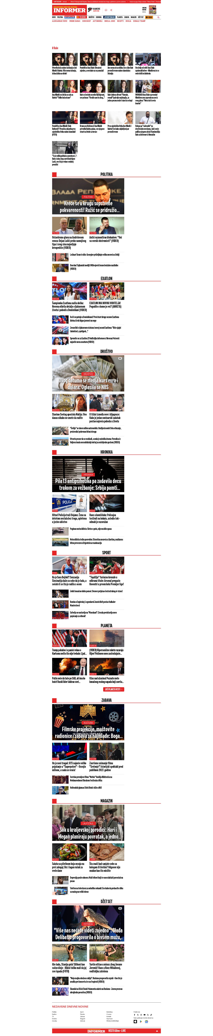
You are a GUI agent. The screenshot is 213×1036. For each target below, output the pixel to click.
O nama (108, 1014)
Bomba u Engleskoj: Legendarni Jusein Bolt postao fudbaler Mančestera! (92, 604)
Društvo (91, 17)
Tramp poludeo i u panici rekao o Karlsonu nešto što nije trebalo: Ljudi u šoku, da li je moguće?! (69, 652)
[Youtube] (145, 1015)
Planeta (120, 17)
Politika (60, 17)
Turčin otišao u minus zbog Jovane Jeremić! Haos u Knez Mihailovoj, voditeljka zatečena (105, 968)
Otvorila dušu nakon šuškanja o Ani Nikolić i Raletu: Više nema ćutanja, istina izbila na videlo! (64, 70)
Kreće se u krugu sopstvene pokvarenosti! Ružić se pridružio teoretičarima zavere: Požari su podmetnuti (88, 207)
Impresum (109, 1019)
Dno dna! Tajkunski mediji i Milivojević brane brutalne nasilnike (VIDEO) (94, 267)
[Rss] (148, 1015)
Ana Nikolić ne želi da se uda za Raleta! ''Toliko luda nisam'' (62, 96)
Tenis (55, 573)
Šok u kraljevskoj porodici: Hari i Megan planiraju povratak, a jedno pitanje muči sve (88, 833)
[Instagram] (141, 1015)
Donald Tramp (139, 21)
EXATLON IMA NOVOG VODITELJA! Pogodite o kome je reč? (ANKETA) (105, 305)
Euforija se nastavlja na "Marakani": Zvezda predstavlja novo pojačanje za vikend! (93, 614)
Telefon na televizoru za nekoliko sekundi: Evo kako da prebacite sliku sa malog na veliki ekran (96, 890)
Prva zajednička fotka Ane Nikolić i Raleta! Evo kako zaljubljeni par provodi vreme (119, 129)
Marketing (109, 1012)
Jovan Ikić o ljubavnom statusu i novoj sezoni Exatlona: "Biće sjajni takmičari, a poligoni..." (95, 329)
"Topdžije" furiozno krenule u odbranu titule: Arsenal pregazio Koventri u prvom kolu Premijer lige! (106, 581)
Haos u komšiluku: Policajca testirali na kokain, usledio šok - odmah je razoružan (104, 519)
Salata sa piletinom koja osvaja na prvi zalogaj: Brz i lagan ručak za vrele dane (68, 867)
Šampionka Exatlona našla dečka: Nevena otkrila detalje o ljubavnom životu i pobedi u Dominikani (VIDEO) (69, 307)
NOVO (54, 17)
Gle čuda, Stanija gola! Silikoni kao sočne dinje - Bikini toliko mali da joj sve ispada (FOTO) (69, 968)
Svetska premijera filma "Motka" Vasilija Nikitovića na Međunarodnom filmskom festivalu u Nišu (91, 779)
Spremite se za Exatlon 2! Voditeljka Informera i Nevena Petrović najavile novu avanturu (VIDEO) (94, 340)
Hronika (99, 17)
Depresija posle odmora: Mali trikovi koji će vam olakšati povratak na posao (96, 879)
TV (53, 1016)
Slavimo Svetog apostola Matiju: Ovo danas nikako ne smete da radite (69, 416)
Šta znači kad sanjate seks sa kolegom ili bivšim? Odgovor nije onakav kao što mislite (104, 867)
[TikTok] (151, 1015)
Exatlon (56, 299)
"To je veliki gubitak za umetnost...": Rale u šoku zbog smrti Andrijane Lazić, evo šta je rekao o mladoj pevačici (64, 160)
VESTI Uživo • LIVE (117, 1031)
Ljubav (92, 859)
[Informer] (106, 10)
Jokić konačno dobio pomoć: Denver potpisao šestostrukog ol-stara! (96, 591)
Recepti (120, 21)
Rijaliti (55, 960)
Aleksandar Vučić (59, 21)
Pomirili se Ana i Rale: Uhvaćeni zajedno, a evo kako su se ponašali (92, 69)
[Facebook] (135, 1015)
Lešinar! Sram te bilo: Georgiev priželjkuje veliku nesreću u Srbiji (94, 254)
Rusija (128, 21)
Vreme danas (74, 21)
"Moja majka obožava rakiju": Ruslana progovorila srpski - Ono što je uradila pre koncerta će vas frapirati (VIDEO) (96, 980)
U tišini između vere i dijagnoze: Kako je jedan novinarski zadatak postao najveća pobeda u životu (104, 418)
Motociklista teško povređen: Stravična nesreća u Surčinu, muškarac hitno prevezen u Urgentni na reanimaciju (96, 541)
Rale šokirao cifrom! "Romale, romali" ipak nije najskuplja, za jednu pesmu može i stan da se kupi (120, 98)
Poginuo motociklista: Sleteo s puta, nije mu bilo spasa (91, 529)
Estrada (88, 924)
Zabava (126, 17)
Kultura (88, 722)
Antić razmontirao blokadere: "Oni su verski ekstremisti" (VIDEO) (105, 239)
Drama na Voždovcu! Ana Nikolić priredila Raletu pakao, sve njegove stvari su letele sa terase (92, 129)
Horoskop (86, 21)
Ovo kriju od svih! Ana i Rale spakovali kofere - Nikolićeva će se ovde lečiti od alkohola (147, 70)
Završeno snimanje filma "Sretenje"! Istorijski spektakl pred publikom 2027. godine (106, 767)
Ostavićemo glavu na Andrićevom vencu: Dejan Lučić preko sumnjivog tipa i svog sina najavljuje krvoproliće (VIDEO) (69, 243)
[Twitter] (138, 1015)
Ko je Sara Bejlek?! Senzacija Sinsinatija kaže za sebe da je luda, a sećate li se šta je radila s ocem (69, 581)
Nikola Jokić (110, 21)
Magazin (133, 17)
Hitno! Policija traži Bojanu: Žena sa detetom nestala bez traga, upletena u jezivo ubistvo (66, 2)
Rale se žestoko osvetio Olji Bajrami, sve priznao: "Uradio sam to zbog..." (92, 96)
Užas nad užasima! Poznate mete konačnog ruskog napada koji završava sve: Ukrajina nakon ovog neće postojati (106, 680)
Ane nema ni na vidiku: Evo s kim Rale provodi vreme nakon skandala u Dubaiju (120, 70)
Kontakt (108, 1016)
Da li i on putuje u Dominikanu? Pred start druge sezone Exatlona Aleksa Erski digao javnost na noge (94, 319)
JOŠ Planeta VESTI (112, 689)
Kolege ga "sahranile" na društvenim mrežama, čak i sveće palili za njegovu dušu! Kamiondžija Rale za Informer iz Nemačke (147, 130)
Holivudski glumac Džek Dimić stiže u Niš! (86, 787)
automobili (97, 21)
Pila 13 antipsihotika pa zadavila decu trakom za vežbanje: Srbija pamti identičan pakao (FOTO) (88, 485)
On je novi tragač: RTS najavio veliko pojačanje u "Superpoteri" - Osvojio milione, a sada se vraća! (69, 767)
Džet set (140, 17)
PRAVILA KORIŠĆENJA (112, 1021)
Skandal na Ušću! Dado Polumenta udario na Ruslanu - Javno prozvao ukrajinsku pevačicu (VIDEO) (96, 991)
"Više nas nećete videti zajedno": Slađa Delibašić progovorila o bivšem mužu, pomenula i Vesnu (88, 934)
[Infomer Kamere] (95, 10)
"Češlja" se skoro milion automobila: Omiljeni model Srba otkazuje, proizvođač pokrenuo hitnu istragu (95, 430)
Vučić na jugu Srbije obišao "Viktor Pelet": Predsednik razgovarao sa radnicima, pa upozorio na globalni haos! (132, 2)
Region (55, 511)
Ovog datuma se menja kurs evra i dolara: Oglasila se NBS (88, 384)
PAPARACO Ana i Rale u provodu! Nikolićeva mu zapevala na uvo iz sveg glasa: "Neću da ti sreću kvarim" (146, 99)
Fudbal (92, 573)
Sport (81, 1012)
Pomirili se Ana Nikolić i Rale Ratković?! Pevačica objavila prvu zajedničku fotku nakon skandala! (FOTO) (64, 130)
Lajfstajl (88, 823)
